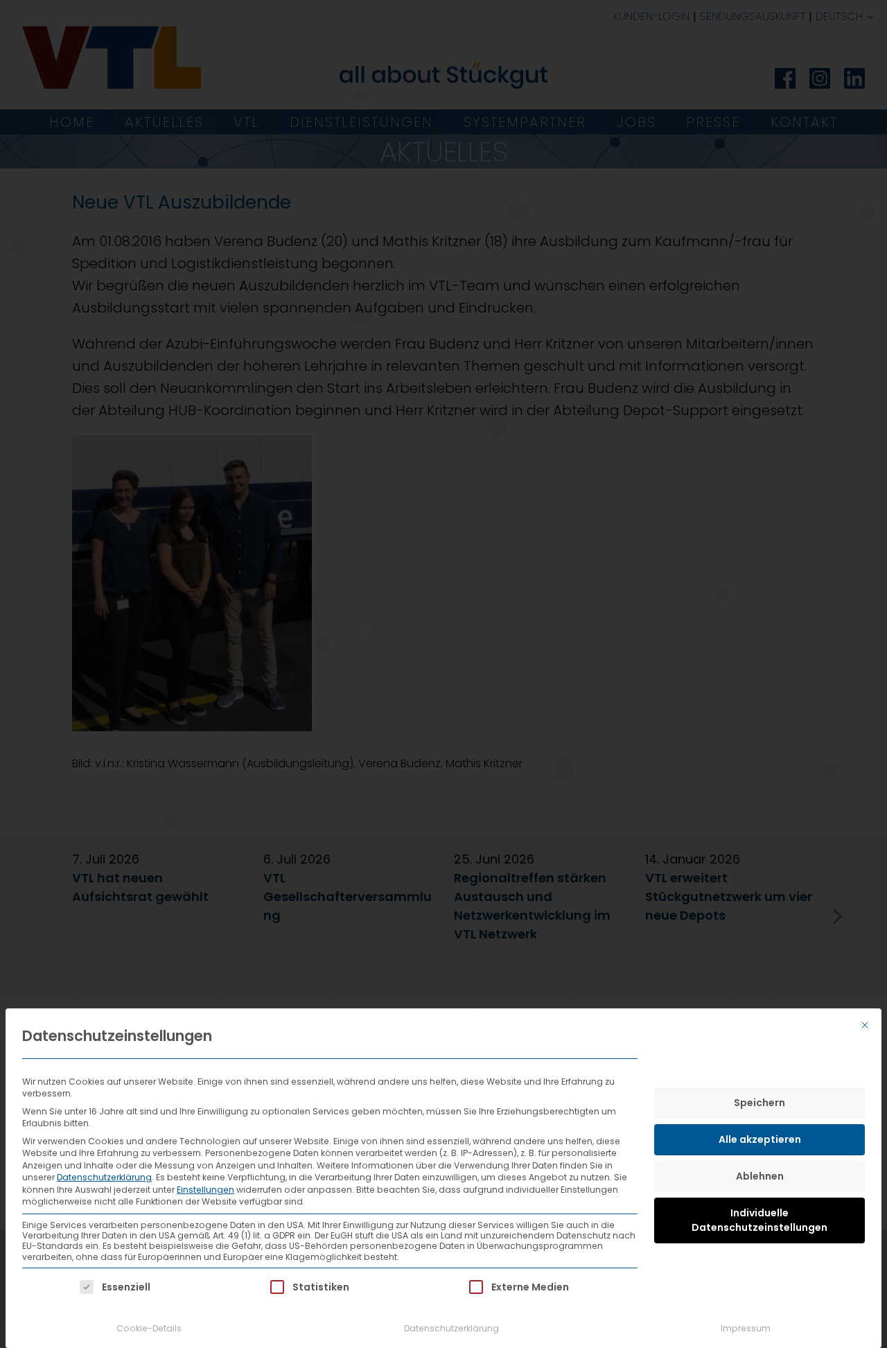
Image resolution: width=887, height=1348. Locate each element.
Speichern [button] (759, 1103)
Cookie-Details (149, 1328)
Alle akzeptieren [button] (760, 1139)
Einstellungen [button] (205, 1190)
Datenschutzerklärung (104, 1177)
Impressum (746, 1328)
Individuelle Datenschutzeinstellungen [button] (759, 1220)
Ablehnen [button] (760, 1176)
